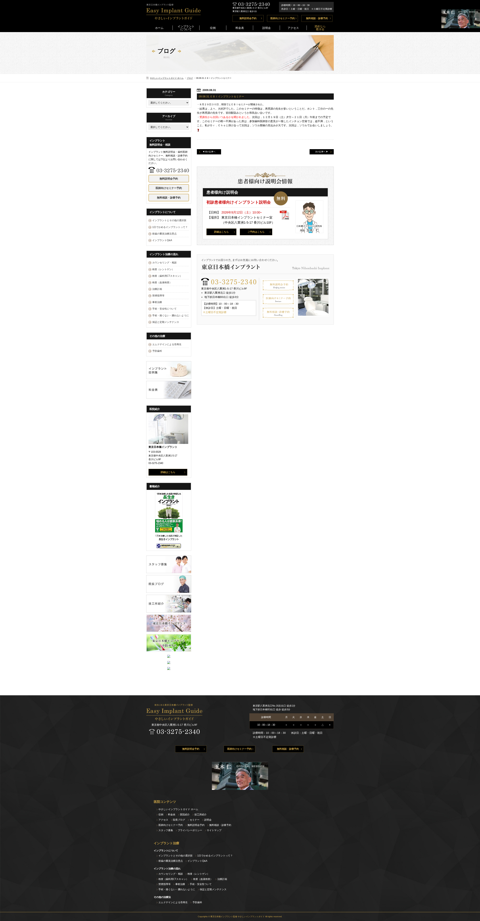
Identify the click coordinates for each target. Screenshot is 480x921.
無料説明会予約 (247, 18)
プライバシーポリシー (190, 830)
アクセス (293, 27)
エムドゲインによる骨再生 (167, 344)
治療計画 (157, 289)
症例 (213, 27)
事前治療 (157, 302)
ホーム (159, 27)
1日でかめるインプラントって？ (170, 227)
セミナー (195, 819)
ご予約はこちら (256, 232)
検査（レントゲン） (163, 269)
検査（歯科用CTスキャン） (167, 276)
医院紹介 (185, 814)
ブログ (190, 78)
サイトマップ (214, 830)
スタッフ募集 (165, 830)
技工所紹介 (200, 814)
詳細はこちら (221, 232)
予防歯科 (157, 351)
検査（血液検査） (162, 282)
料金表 (240, 27)
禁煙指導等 (158, 295)
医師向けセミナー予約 (282, 18)
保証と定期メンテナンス (165, 322)
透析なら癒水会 (320, 28)
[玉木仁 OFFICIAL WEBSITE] (460, 26)
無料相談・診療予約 (317, 18)
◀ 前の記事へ (208, 151)
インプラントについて (186, 28)
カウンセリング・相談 (164, 262)
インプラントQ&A (162, 240)
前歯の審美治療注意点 (164, 233)
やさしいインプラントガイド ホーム (167, 78)
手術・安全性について (164, 309)
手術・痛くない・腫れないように (170, 315)
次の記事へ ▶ (321, 151)
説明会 (266, 27)
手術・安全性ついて (201, 884)
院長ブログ (179, 819)
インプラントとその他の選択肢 (169, 220)
